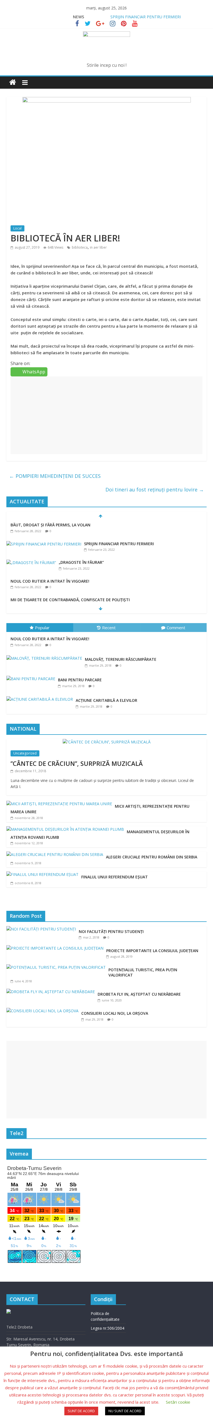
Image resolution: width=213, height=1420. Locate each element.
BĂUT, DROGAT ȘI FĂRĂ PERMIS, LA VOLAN (50, 524)
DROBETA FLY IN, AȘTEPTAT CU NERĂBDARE (139, 994)
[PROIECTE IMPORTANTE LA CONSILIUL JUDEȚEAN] (56, 948)
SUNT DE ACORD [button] (81, 1410)
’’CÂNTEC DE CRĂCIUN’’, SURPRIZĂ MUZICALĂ (77, 763)
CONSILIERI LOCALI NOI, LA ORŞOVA (114, 1013)
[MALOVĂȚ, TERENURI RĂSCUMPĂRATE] (45, 655)
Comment (176, 627)
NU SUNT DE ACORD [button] (124, 1410)
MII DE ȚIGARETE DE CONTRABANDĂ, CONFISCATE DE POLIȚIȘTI (70, 599)
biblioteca (80, 247)
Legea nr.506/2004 (107, 1328)
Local (17, 228)
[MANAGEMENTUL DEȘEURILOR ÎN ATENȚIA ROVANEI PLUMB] (65, 829)
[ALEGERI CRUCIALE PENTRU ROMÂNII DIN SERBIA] (54, 854)
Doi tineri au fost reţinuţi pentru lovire (154, 489)
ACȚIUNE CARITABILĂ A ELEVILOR (106, 700)
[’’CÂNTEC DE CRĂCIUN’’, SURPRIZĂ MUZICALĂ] (107, 742)
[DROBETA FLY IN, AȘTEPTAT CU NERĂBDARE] (52, 991)
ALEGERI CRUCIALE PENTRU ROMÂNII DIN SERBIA (151, 857)
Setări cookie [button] (178, 1402)
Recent (109, 627)
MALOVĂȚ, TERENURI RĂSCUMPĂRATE (120, 659)
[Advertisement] (106, 415)
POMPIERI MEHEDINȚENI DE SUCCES (55, 476)
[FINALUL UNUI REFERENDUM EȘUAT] (42, 874)
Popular (42, 627)
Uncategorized (25, 753)
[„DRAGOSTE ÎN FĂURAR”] (31, 562)
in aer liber (98, 247)
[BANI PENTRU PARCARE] (32, 676)
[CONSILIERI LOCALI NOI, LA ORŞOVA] (43, 1010)
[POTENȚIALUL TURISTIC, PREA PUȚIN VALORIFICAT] (57, 967)
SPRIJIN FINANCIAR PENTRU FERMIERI (145, 16)
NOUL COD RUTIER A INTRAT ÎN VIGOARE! (50, 581)
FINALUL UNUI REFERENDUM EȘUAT (114, 876)
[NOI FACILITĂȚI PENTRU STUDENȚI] (42, 929)
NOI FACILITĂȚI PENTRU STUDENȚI (111, 931)
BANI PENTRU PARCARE (80, 679)
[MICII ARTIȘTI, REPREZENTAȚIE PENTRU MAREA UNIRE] (59, 803)
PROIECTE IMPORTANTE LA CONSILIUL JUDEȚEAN (152, 950)
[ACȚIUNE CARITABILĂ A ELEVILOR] (41, 696)
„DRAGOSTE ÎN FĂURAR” (81, 562)
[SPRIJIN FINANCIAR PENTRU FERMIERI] (43, 544)
